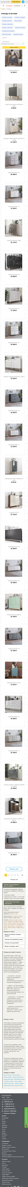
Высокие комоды (6, 34)
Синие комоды (18, 1081)
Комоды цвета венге (18, 1077)
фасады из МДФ (16, 927)
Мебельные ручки (6, 1184)
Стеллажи (4, 1134)
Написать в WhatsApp (10, 1111)
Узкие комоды (17, 20)
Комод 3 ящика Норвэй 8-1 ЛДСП (14, 376)
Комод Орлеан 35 (14, 274)
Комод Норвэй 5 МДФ (14, 240)
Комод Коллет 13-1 (14, 580)
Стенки (4, 1136)
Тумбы (3, 1123)
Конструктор (17, 5)
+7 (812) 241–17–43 (9, 1106)
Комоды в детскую (7, 20)
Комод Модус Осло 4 (14, 682)
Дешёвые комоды (18, 34)
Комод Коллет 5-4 (14, 410)
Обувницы (4, 1125)
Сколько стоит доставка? (12, 942)
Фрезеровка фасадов (7, 1180)
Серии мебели (5, 1169)
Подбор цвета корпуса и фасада (10, 1178)
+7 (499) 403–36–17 (9, 1104)
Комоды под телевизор (8, 31)
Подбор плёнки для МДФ (8, 1176)
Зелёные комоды (19, 1083)
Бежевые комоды (8, 1081)
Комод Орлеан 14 (14, 308)
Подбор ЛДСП (5, 1174)
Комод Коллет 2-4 (14, 648)
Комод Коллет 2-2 (14, 750)
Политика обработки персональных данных (13, 1156)
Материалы (5, 1165)
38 (22, 875)
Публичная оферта (7, 1154)
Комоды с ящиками (20, 17)
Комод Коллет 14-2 (14, 172)
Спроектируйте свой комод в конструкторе (12, 902)
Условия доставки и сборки (9, 1151)
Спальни (4, 1138)
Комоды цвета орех (9, 1083)
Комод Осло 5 (14, 512)
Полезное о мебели (7, 1172)
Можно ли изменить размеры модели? (13, 935)
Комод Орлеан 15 (14, 716)
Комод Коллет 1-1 (14, 444)
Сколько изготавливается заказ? (14, 939)
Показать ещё (14, 869)
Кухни (3, 1119)
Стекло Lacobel (6, 1170)
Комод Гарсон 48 (14, 546)
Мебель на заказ (6, 1161)
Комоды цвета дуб (8, 1079)
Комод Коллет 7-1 (14, 206)
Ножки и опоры (6, 1182)
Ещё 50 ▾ (4, 37)
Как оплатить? (5, 1149)
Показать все (14, 879)
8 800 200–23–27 (8, 1101)
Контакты (4, 1152)
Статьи (3, 1163)
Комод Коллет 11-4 (14, 852)
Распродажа (9, 5)
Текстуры (4, 1167)
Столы (3, 1129)
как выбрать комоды (17, 916)
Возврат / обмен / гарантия (9, 1147)
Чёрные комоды (8, 1077)
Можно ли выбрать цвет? (12, 946)
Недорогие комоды (7, 17)
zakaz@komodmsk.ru (10, 1108)
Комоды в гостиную (20, 27)
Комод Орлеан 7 (14, 70)
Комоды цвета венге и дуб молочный (13, 1085)
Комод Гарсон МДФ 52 (14, 614)
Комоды (4, 1121)
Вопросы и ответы (6, 1145)
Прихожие (4, 1127)
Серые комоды (16, 1075)
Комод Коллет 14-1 (14, 342)
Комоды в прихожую (7, 24)
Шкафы (4, 1133)
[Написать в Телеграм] (23, 1)
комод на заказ (14, 913)
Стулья (4, 1131)
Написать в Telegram (10, 1113)
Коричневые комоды (19, 1079)
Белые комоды (7, 1075)
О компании (5, 1143)
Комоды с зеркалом (7, 27)
